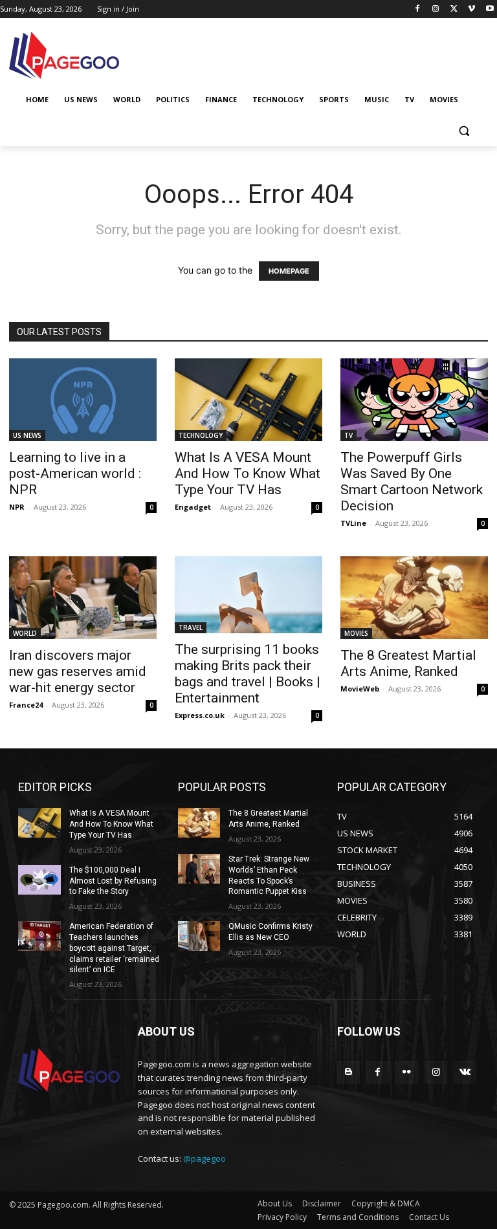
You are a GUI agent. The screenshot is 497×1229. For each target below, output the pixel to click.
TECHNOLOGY (201, 435)
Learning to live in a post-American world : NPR (75, 473)
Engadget (193, 507)
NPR (17, 507)
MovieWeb (359, 688)
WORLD (25, 633)
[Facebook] (417, 9)
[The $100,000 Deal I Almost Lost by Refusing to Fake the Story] (39, 880)
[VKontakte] (465, 1072)
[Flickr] (406, 1072)
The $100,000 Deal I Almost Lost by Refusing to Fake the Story (113, 881)
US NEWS (27, 435)
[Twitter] (454, 9)
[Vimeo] (471, 9)
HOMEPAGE (289, 271)
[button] (463, 131)
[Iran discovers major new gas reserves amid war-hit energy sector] (83, 597)
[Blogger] (348, 1072)
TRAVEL (191, 627)
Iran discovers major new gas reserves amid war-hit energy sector (77, 671)
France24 (26, 705)
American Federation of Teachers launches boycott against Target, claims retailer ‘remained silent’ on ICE (114, 948)
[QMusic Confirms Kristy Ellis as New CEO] (199, 936)
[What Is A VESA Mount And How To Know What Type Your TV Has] (248, 399)
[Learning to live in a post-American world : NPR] (83, 399)
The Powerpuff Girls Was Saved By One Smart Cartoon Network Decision (411, 482)
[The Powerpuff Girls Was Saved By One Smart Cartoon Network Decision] (414, 399)
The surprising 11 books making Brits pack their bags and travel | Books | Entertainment (247, 674)
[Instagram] (435, 9)
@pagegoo (204, 1158)
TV (348, 435)
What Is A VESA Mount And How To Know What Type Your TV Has (247, 473)
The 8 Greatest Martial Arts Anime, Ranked (408, 663)
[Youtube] (489, 9)
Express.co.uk (200, 715)
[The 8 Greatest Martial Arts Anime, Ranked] (414, 597)
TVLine (353, 523)
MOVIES (356, 633)
